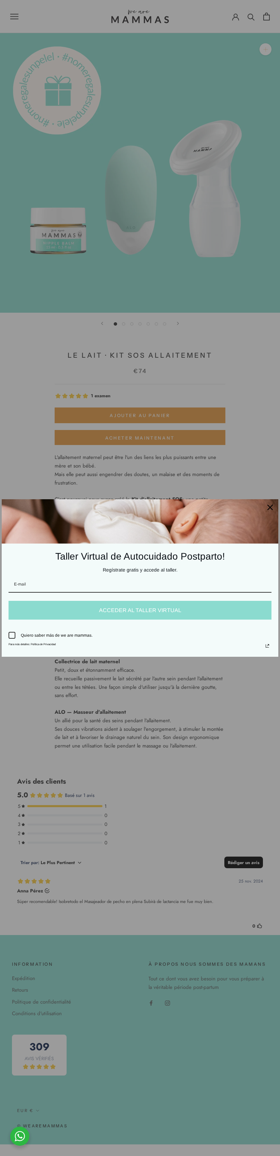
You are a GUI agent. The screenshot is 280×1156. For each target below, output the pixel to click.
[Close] (270, 507)
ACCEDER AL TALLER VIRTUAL (140, 610)
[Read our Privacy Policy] (267, 646)
